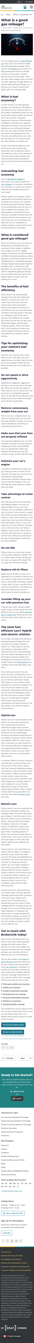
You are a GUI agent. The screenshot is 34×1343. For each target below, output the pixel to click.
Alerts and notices (8, 1175)
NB (14, 1183)
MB (10, 1183)
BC (6, 1183)
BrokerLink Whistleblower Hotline (14, 1263)
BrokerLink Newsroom (10, 1156)
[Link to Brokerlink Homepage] (2, 14)
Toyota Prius (22, 662)
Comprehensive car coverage (14, 994)
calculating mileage (15, 179)
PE (6, 1186)
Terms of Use (6, 1252)
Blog (3, 1164)
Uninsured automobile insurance (16, 997)
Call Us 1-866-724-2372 (14, 1032)
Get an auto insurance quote (13, 1025)
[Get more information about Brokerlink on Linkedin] (7, 1241)
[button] (20, 2)
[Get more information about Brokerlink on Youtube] (12, 1241)
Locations (5, 1153)
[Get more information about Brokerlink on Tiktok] (20, 1241)
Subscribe (6, 1233)
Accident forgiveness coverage (15, 991)
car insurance (11, 967)
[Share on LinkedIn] (12, 1047)
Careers (4, 1149)
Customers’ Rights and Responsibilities (16, 1270)
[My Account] (25, 7)
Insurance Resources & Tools (12, 1160)
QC (10, 1186)
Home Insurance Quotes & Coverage (15, 1121)
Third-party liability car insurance (16, 984)
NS (26, 1183)
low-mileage (6, 184)
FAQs (3, 1167)
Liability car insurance (11, 987)
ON (2, 1186)
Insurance (5, 1135)
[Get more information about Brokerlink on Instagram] (16, 1241)
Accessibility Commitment (11, 1259)
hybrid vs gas (24, 794)
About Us (5, 1145)
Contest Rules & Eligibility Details (15, 1171)
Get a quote (25, 1070)
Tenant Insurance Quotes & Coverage (16, 1124)
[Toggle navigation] (31, 7)
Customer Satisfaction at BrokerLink (15, 1267)
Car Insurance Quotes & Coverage (14, 1117)
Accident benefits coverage (14, 1004)
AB (2, 1183)
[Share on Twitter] (7, 1047)
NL (18, 1183)
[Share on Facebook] (3, 1047)
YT (18, 1186)
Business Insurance (9, 1128)
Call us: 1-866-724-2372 (14, 1213)
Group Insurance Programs (12, 1132)
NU (30, 1183)
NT (22, 1183)
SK (14, 1186)
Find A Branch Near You (12, 1191)
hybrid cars (15, 69)
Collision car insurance (12, 1001)
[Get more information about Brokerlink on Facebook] (3, 1241)
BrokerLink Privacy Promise (12, 1256)
